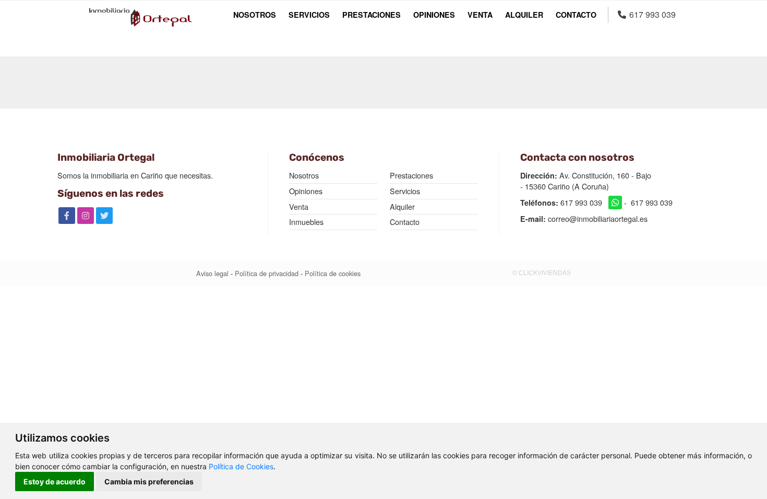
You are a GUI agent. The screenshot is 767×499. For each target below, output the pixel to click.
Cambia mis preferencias (149, 481)
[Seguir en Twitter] (104, 215)
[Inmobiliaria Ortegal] (140, 17)
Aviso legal (212, 273)
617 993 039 (581, 202)
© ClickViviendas (541, 273)
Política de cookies (333, 273)
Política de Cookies (241, 466)
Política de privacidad (266, 273)
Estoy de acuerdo (54, 481)
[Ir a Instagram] (85, 215)
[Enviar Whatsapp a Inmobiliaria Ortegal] (615, 202)
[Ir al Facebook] (66, 215)
